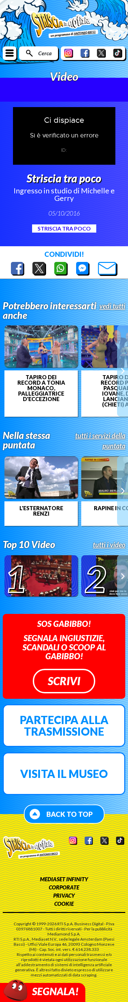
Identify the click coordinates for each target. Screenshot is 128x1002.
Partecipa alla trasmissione (64, 725)
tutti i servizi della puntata (100, 440)
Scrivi (64, 681)
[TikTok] (117, 53)
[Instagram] (68, 53)
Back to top (69, 814)
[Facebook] (85, 53)
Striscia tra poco (64, 228)
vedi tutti (112, 306)
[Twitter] (101, 53)
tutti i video (109, 545)
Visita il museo (64, 773)
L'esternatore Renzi (41, 510)
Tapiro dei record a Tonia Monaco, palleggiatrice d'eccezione (41, 388)
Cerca (45, 53)
